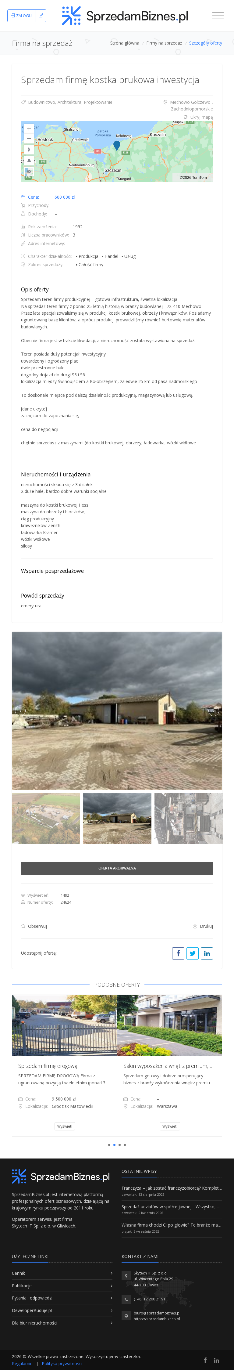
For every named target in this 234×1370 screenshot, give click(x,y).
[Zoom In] (29, 129)
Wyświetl (64, 1126)
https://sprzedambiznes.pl (157, 1318)
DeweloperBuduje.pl (32, 1310)
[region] (117, 151)
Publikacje (22, 1286)
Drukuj (206, 926)
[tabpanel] (64, 1066)
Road (29, 171)
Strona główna (124, 43)
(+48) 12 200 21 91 (149, 1299)
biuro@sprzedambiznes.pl (157, 1313)
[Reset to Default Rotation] (29, 149)
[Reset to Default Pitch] (29, 160)
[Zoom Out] (29, 138)
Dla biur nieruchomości (34, 1323)
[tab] (117, 117)
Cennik (18, 1273)
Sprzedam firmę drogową (47, 1065)
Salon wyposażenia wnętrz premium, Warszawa (178, 1065)
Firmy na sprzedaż (164, 43)
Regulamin (22, 1363)
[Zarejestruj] (41, 15)
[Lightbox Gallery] (117, 711)
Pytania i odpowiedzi (32, 1298)
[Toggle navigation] (218, 16)
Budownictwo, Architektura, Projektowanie (69, 102)
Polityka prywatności (62, 1363)
